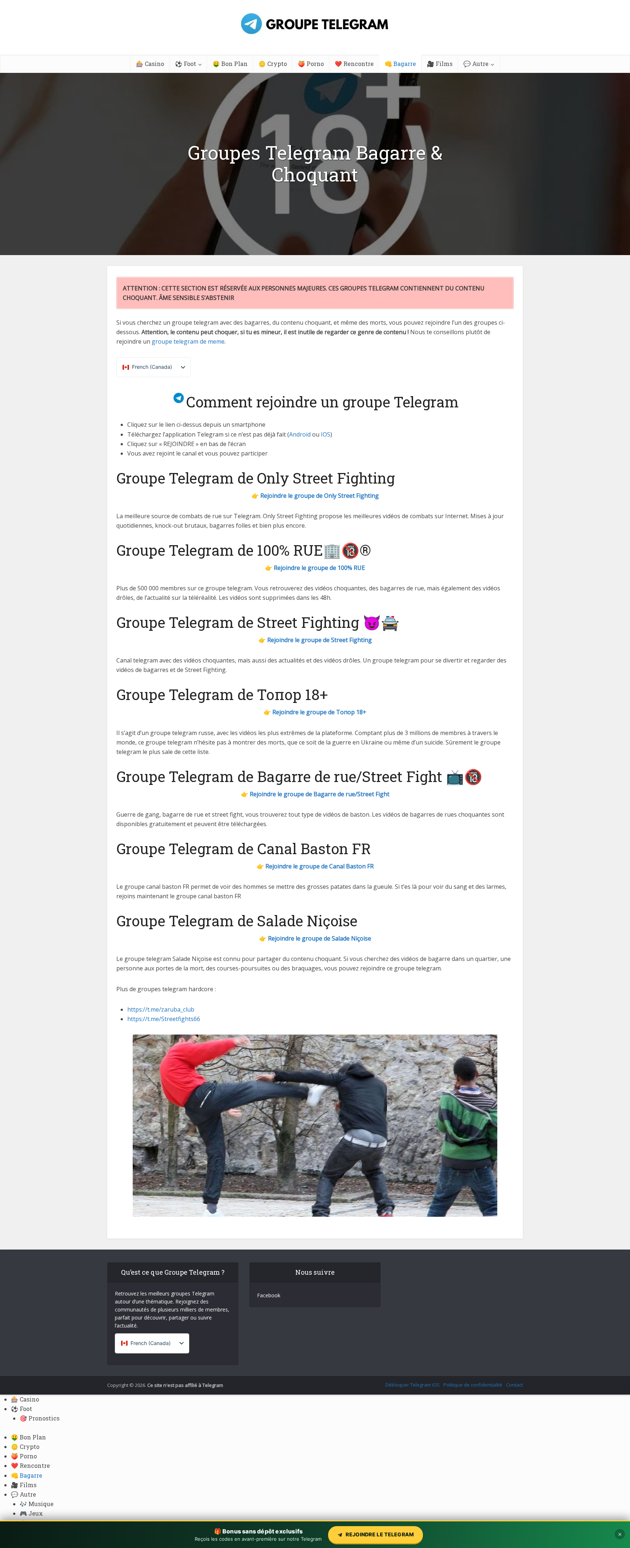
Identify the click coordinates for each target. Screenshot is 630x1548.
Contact (514, 1384)
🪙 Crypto (272, 63)
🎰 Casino (150, 63)
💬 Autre (476, 63)
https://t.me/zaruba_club (160, 1009)
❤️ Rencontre (354, 63)
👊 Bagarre (400, 63)
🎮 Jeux (31, 1513)
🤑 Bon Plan (230, 63)
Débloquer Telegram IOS (412, 1384)
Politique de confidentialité (472, 1384)
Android (300, 434)
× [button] (620, 1534)
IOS (325, 434)
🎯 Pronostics (39, 1418)
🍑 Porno (311, 63)
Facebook (268, 1295)
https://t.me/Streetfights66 (163, 1019)
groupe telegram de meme (188, 341)
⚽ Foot (185, 63)
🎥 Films (439, 63)
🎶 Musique (37, 1504)
